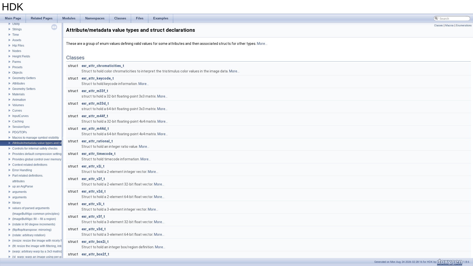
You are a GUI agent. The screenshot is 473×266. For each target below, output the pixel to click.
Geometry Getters (24, 78)
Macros (449, 25)
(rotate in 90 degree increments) (33, 224)
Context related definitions (29, 164)
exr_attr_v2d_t (94, 191)
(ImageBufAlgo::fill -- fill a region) (34, 219)
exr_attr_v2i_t (93, 166)
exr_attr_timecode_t (99, 154)
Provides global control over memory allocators (43, 159)
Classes (438, 25)
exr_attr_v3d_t (94, 229)
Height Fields (21, 56)
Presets (17, 67)
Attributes (18, 83)
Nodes (16, 51)
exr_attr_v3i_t (93, 204)
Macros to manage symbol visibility (35, 137)
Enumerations (464, 25)
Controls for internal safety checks (34, 148)
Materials (18, 94)
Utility (16, 24)
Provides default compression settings (37, 154)
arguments (19, 192)
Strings (17, 29)
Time (15, 34)
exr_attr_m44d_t (95, 129)
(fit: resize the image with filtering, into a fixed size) (45, 246)
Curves (17, 110)
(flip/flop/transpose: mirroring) (31, 230)
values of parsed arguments (31, 208)
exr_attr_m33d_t (95, 103)
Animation (19, 99)
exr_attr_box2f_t (95, 254)
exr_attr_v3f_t (93, 216)
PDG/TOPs (19, 132)
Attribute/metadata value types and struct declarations (48, 143)
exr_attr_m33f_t (95, 91)
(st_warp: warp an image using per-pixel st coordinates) (49, 257)
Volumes (18, 105)
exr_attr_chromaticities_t (103, 66)
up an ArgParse (22, 186)
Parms (16, 62)
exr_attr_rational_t (97, 141)
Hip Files (18, 45)
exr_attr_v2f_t (93, 179)
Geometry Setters (23, 89)
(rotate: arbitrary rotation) (28, 235)
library (16, 202)
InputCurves (20, 116)
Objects (17, 72)
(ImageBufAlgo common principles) (35, 214)
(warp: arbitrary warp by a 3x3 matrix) (37, 251)
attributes (18, 181)
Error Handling (22, 170)
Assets (16, 40)
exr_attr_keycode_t (98, 78)
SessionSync (21, 127)
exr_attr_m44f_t (95, 116)
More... (262, 44)
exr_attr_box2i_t (95, 242)
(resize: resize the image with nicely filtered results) (46, 240)
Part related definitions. (27, 175)
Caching (18, 121)
